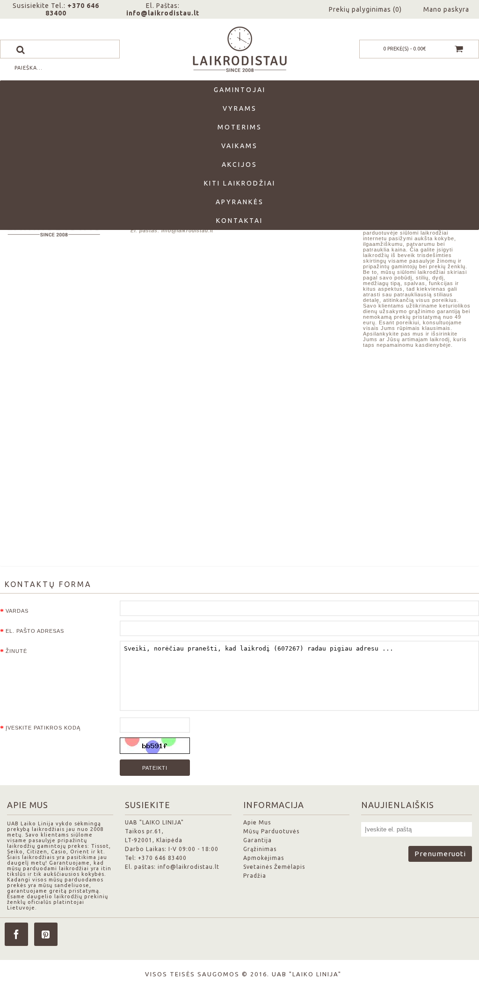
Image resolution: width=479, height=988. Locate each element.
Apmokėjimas (263, 858)
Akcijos (239, 164)
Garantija (257, 840)
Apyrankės (240, 202)
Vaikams (239, 146)
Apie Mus (257, 822)
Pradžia (254, 876)
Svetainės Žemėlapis (274, 867)
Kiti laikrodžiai (240, 183)
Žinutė (16, 651)
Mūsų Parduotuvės (271, 831)
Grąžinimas (259, 849)
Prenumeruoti (440, 854)
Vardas (17, 611)
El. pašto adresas (35, 631)
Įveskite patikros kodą (43, 727)
